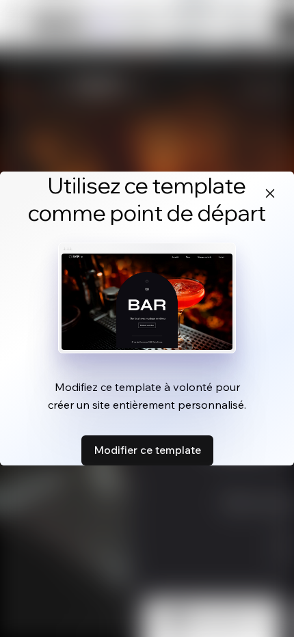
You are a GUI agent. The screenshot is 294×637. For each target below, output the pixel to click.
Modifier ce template (147, 450)
